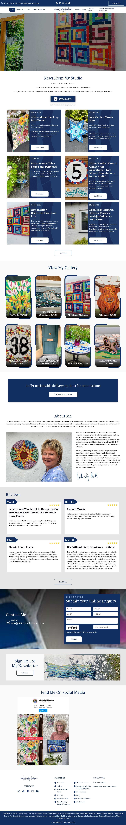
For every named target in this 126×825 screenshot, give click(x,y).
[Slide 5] (66, 65)
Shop (84, 10)
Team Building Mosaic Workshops (106, 10)
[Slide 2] (59, 66)
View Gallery (54, 44)
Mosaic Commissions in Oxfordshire (55, 813)
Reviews (78, 10)
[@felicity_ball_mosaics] (35, 701)
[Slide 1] (57, 65)
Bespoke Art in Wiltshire (98, 813)
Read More (40, 147)
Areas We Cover (62, 798)
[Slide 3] (62, 65)
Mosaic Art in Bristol (10, 813)
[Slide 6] (68, 65)
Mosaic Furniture (82, 783)
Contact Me (116, 3)
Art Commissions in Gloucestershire (23, 816)
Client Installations (38, 10)
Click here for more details (63, 394)
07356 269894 (100, 782)
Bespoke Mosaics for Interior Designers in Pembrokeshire (77, 816)
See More (63, 253)
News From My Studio (62, 790)
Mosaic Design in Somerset (78, 813)
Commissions (81, 792)
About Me (19, 10)
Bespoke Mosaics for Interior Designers (83, 787)
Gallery (27, 10)
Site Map (67, 818)
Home (12, 10)
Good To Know (91, 10)
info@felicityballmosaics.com (27, 623)
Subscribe (24, 673)
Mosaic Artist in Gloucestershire (30, 813)
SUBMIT (74, 639)
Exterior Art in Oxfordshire (46, 816)
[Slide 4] (64, 65)
